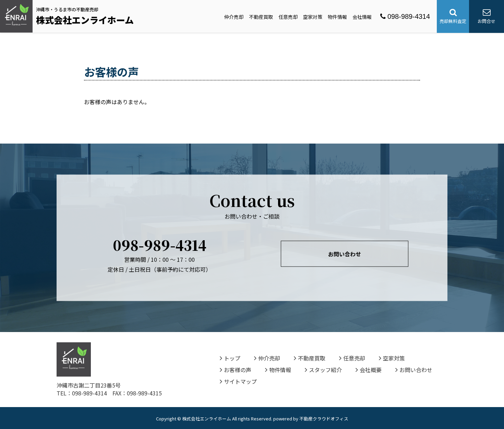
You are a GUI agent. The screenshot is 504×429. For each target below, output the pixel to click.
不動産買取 (261, 16)
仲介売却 (233, 16)
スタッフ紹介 (325, 370)
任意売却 (288, 16)
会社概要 (371, 370)
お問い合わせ (344, 254)
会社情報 (362, 16)
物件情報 (337, 16)
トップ (232, 358)
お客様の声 (237, 370)
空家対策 (312, 16)
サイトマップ (240, 381)
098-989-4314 (408, 16)
